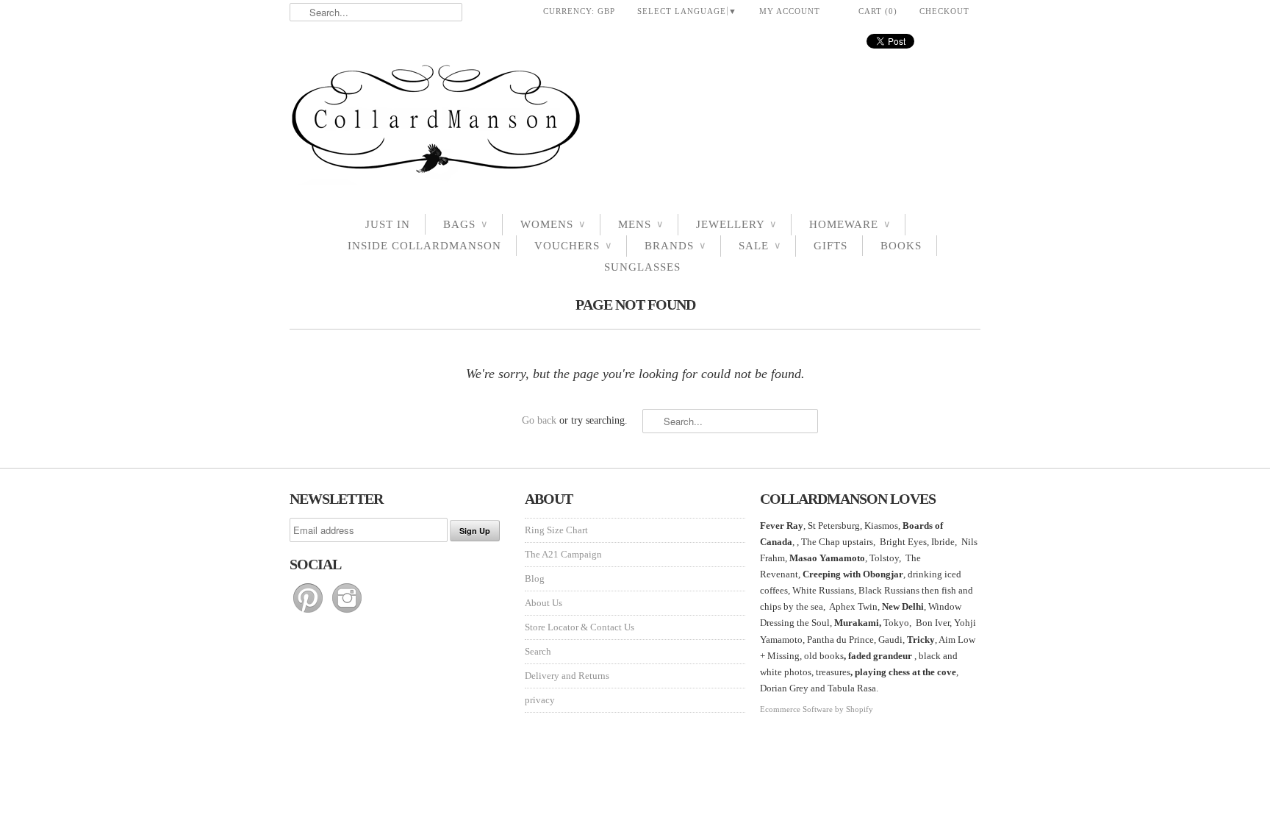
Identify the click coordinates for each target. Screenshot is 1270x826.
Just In (387, 224)
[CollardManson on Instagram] (347, 613)
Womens (552, 224)
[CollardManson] (635, 123)
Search (538, 651)
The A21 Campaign (563, 554)
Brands (675, 246)
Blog (535, 578)
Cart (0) (877, 11)
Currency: (579, 11)
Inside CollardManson (424, 246)
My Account (789, 11)
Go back (539, 420)
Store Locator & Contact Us (579, 627)
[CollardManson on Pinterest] (309, 613)
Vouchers (572, 246)
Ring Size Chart (556, 529)
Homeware (849, 224)
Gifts (830, 246)
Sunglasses (642, 267)
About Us (543, 602)
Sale (760, 246)
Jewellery (736, 224)
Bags (465, 224)
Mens (640, 224)
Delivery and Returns (567, 675)
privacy (540, 699)
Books (901, 246)
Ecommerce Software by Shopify (816, 709)
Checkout (944, 11)
